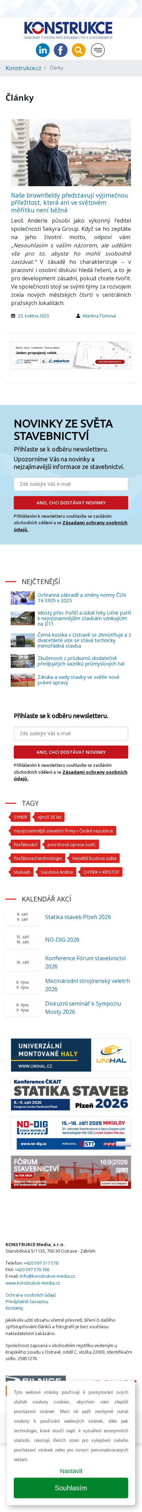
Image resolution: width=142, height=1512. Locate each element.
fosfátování (25, 844)
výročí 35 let (49, 817)
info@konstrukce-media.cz (47, 1276)
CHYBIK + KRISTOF (101, 872)
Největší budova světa (94, 858)
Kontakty (14, 1308)
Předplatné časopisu (27, 1301)
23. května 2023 (33, 316)
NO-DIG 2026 (62, 939)
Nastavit (71, 1471)
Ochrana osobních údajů (31, 1295)
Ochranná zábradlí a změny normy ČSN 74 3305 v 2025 (82, 598)
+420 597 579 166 (32, 1269)
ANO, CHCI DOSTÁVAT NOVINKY (71, 503)
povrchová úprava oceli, (72, 844)
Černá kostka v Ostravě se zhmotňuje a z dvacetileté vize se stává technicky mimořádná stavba (84, 640)
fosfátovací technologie (38, 858)
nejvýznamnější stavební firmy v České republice (63, 831)
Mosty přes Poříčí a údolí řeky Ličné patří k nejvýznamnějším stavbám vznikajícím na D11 (84, 618)
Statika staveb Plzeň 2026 (78, 917)
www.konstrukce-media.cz (33, 1283)
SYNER (20, 817)
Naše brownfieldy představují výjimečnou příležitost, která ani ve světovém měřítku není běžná (69, 202)
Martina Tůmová (99, 316)
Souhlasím (71, 1488)
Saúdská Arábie (57, 872)
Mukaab (22, 872)
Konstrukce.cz (23, 68)
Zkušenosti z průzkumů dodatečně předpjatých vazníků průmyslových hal (81, 661)
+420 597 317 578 (41, 1263)
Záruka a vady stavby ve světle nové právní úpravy (79, 680)
